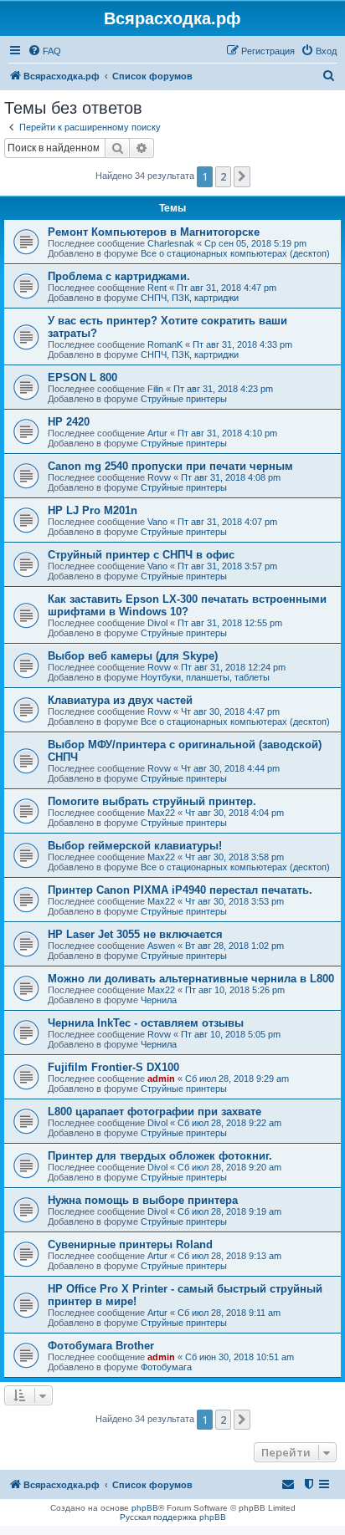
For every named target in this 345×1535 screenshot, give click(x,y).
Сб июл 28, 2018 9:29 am (237, 1078)
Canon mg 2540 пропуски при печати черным (170, 466)
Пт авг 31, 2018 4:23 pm (223, 389)
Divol (157, 623)
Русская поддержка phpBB (173, 1517)
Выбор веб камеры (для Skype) (133, 656)
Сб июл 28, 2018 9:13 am (229, 1256)
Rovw (159, 477)
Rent (157, 288)
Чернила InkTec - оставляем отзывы (146, 1023)
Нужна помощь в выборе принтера (143, 1200)
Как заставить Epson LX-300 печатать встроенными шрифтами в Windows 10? (187, 605)
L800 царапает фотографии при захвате (154, 1111)
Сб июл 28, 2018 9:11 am (229, 1313)
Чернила (159, 1000)
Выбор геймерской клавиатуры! (135, 845)
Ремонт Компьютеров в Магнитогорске (154, 232)
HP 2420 (69, 422)
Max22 (161, 813)
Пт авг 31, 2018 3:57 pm (227, 566)
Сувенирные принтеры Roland (130, 1244)
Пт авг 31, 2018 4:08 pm (231, 477)
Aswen (161, 946)
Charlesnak (170, 243)
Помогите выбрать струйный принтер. (152, 801)
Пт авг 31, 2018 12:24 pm (233, 667)
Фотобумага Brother (101, 1345)
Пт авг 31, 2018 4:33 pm (242, 344)
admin (161, 1078)
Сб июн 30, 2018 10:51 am (239, 1357)
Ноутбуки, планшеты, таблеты (205, 677)
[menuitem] (44, 51)
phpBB (144, 1507)
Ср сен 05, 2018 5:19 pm (255, 243)
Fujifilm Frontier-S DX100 (113, 1067)
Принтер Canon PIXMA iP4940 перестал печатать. (180, 890)
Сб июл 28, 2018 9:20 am (229, 1167)
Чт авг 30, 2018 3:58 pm (234, 857)
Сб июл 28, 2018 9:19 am (229, 1211)
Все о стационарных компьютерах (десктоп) (235, 253)
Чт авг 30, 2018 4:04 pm (234, 813)
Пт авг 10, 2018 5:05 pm (231, 1034)
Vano (157, 522)
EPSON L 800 (82, 377)
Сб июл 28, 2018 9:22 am (229, 1123)
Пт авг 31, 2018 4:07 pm (227, 522)
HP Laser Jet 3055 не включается (135, 934)
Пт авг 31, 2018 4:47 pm (226, 288)
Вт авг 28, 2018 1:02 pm (234, 946)
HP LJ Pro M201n (92, 510)
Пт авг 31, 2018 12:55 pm (230, 623)
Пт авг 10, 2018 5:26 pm (235, 990)
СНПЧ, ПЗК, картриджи (190, 298)
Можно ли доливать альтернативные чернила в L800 (191, 978)
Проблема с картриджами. (119, 276)
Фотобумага (166, 1367)
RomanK (165, 344)
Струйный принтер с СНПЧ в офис (141, 554)
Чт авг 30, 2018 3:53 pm (234, 901)
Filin (155, 389)
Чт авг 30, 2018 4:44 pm (230, 768)
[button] (242, 176)
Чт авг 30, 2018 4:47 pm (230, 711)
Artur (157, 433)
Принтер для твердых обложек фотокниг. (160, 1156)
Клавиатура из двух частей (120, 700)
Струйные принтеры (184, 399)
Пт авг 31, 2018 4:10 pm (227, 433)
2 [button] (223, 176)
